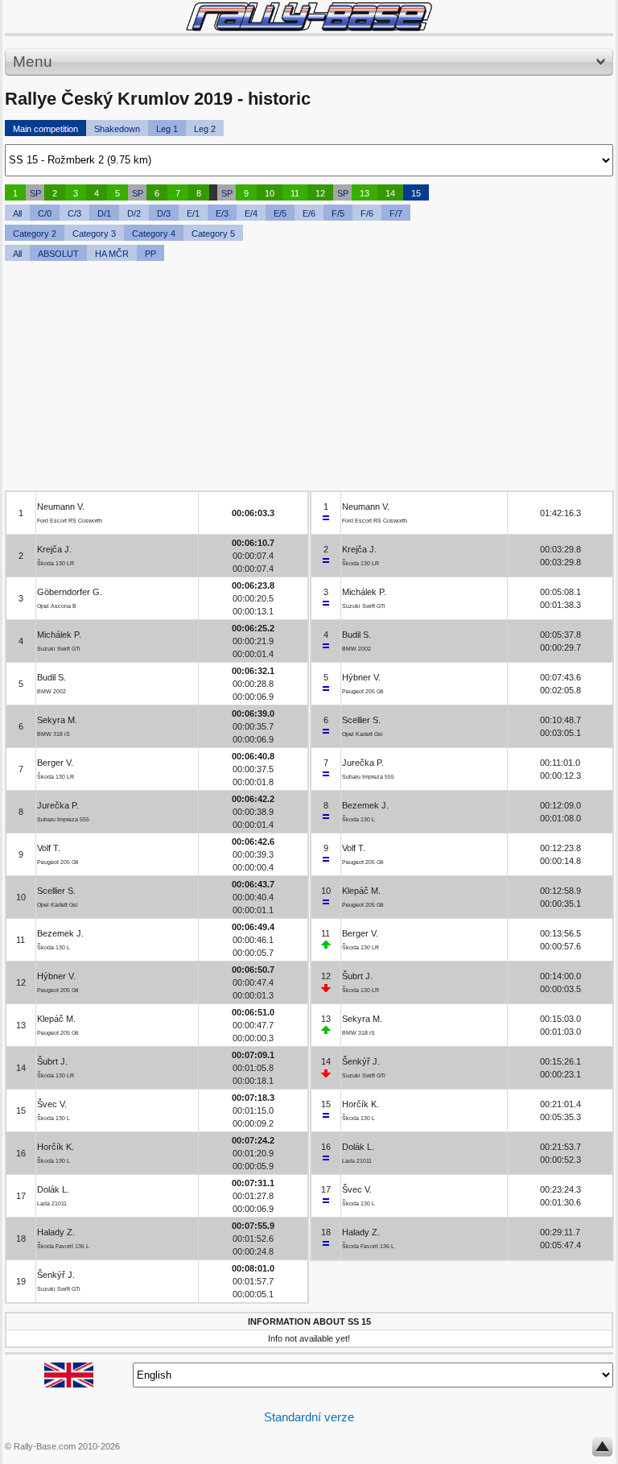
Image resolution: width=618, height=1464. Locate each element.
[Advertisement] (309, 377)
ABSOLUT (58, 253)
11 (294, 193)
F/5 (338, 213)
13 (364, 193)
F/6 (366, 213)
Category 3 (94, 233)
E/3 (222, 213)
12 (320, 193)
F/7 (395, 213)
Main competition (45, 129)
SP (35, 193)
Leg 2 (205, 129)
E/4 (251, 213)
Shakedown (117, 129)
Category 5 (213, 233)
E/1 (193, 213)
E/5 (280, 213)
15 (416, 193)
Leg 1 (167, 129)
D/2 (134, 213)
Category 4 (153, 233)
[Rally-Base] (309, 16)
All (17, 213)
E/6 (309, 213)
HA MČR (112, 253)
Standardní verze (309, 1417)
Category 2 (34, 233)
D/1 (104, 213)
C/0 (45, 213)
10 (269, 193)
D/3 (164, 213)
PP (150, 253)
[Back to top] (602, 1450)
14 (390, 193)
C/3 (74, 213)
